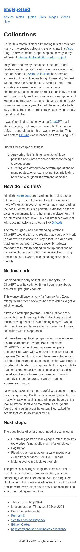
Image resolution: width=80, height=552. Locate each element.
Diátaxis (57, 222)
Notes (20, 17)
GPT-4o (24, 135)
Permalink (18, 515)
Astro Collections (39, 73)
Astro (69, 48)
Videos (65, 17)
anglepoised (17, 9)
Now (7, 21)
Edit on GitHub (21, 524)
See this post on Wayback (28, 520)
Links (42, 17)
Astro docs (24, 195)
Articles (9, 17)
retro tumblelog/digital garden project (42, 57)
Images (53, 17)
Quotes (31, 17)
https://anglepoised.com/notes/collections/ (38, 529)
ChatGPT (55, 121)
